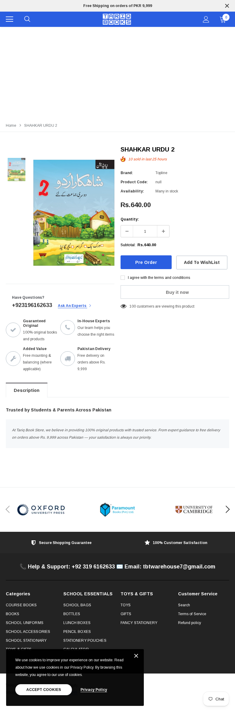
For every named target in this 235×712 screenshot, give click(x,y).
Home (11, 125)
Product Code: (134, 182)
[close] (227, 6)
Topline (161, 173)
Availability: (132, 191)
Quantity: (130, 219)
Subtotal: (128, 245)
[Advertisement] (117, 72)
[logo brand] (41, 510)
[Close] (136, 656)
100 (132, 306)
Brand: (127, 173)
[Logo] (116, 19)
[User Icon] (206, 19)
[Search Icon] (27, 19)
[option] (117, 5)
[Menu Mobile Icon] (9, 19)
